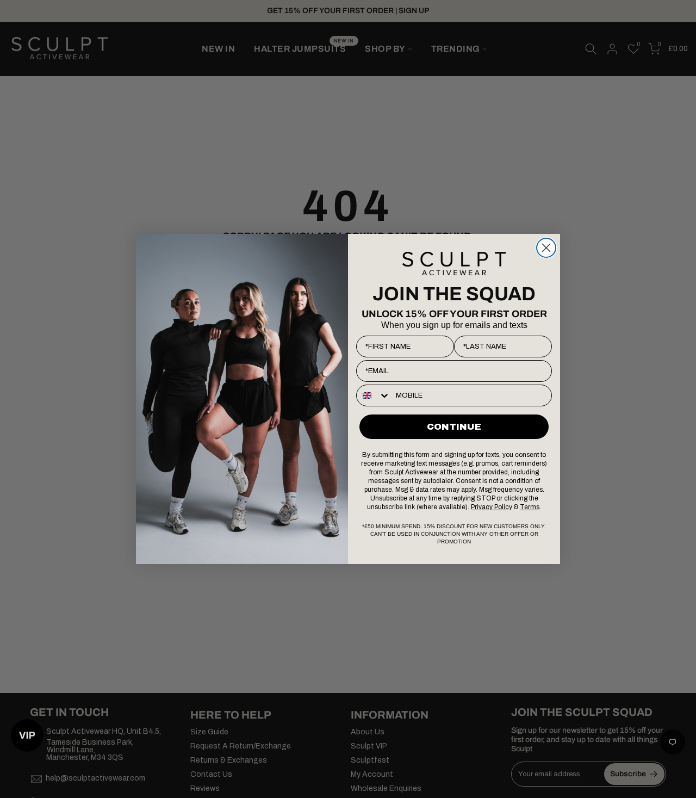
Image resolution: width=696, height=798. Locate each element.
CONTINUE (454, 427)
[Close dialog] (546, 247)
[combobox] (373, 395)
